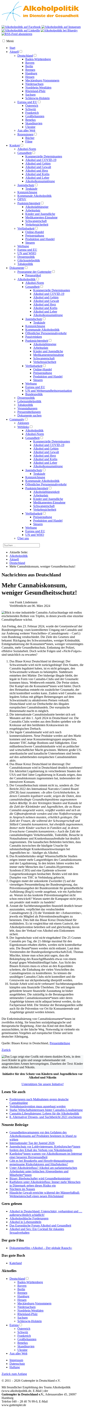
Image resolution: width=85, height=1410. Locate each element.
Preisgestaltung (34, 235)
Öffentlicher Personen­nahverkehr (46, 333)
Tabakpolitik (25, 264)
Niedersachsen (34, 84)
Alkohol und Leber (37, 177)
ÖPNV (21, 199)
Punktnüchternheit (28, 203)
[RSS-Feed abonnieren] (17, 34)
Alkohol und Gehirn (38, 163)
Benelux (30, 119)
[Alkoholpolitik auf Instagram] (61, 27)
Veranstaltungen (27, 408)
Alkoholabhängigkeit (46, 491)
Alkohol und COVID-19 (40, 160)
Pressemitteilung (60, 1043)
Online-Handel (34, 232)
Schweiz (30, 109)
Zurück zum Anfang (14, 1374)
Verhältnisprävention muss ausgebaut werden (37, 1106)
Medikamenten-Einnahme (41, 217)
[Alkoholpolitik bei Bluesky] (59, 30)
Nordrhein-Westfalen (38, 87)
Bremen (30, 69)
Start (12, 47)
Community (16, 419)
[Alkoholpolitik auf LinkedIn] (21, 30)
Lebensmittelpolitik (29, 401)
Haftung (14, 1367)
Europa (14, 1325)
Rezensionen (25, 134)
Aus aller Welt (26, 130)
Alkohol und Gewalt (38, 167)
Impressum (16, 1360)
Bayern (29, 62)
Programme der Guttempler (34, 271)
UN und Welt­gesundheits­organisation (48, 390)
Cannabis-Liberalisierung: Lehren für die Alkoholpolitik (44, 1113)
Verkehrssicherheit (36, 224)
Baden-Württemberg (38, 59)
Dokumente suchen (29, 415)
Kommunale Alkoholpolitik (34, 195)
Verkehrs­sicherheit (44, 362)
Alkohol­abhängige (44, 344)
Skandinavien (33, 123)
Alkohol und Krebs (37, 174)
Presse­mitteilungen (29, 412)
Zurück (6, 1050)
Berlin (29, 66)
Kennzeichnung (27, 192)
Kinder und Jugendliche (40, 214)
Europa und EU (27, 102)
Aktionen (23, 423)
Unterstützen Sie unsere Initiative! (43, 1084)
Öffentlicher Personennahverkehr (46, 484)
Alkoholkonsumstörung (40, 181)
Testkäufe (31, 188)
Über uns (23, 538)
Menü (10, 41)
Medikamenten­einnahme (48, 354)
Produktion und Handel (40, 239)
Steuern (30, 242)
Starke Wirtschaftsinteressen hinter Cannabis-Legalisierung (46, 1110)
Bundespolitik (34, 394)
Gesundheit (24, 153)
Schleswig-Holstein (37, 98)
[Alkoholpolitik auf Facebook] (21, 27)
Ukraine (30, 127)
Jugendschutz (25, 185)
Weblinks (23, 427)
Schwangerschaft (36, 221)
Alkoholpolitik (26, 279)
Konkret (14, 145)
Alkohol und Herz (36, 170)
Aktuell (14, 51)
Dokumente (16, 267)
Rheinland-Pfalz (35, 91)
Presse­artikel (33, 275)
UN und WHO (26, 253)
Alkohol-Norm (26, 149)
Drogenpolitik (26, 256)
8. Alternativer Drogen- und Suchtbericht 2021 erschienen (45, 1117)
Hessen (29, 77)
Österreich (31, 105)
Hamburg (31, 73)
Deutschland (25, 55)
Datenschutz (17, 1363)
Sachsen (30, 94)
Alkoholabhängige (36, 206)
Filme (28, 141)
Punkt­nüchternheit (36, 340)
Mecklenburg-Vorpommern (42, 80)
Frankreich (32, 112)
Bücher (29, 138)
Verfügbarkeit (25, 228)
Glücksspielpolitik (28, 260)
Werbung (23, 246)
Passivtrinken (33, 336)
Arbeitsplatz (32, 210)
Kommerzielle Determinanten (43, 156)
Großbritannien (34, 116)
